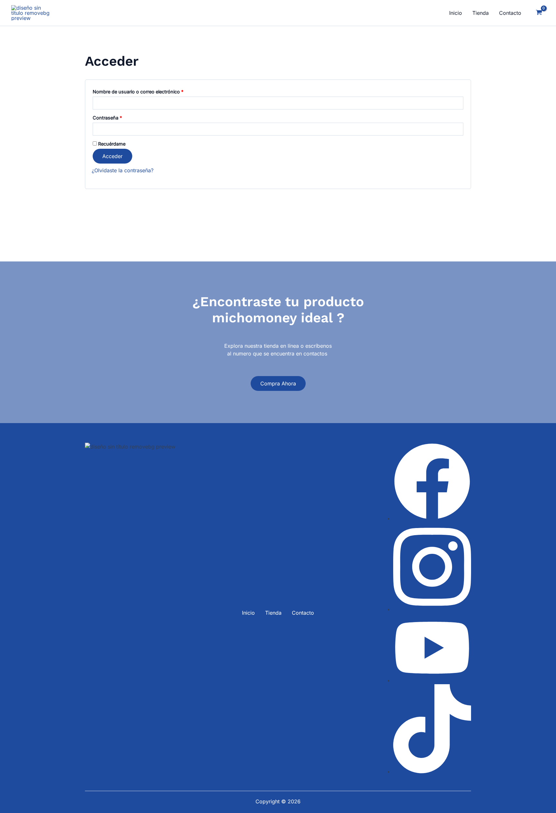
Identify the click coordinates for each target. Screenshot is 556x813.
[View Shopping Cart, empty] (539, 12)
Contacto (510, 13)
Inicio (455, 13)
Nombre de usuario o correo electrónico (150, 90)
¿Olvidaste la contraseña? (122, 170)
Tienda (480, 13)
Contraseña (119, 116)
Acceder (112, 156)
